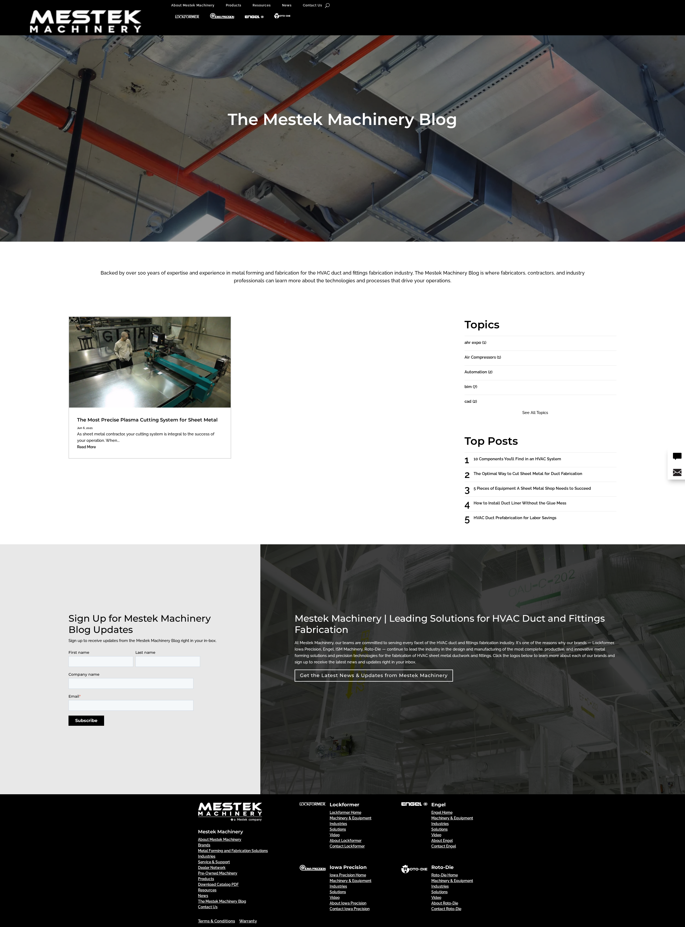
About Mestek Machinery (193, 5)
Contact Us (312, 5)
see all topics (535, 412)
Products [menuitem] (206, 879)
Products (233, 5)
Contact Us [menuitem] (208, 907)
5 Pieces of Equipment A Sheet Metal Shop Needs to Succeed (537, 488)
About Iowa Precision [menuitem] (348, 903)
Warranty (248, 921)
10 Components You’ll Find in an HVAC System (522, 459)
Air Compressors (483, 357)
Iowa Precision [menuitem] (348, 867)
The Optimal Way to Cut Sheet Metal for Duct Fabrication (533, 473)
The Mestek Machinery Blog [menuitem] (222, 901)
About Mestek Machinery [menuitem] (219, 839)
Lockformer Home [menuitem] (345, 812)
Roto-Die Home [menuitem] (444, 875)
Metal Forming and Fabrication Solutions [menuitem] (233, 851)
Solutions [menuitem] (338, 829)
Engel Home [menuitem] (441, 812)
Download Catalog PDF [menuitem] (218, 884)
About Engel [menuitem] (442, 840)
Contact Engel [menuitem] (443, 846)
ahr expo (475, 342)
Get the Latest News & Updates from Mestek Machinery (374, 675)
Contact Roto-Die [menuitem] (446, 909)
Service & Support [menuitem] (214, 862)
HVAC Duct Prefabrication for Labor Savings (520, 517)
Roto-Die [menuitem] (442, 867)
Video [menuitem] (335, 835)
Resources (262, 5)
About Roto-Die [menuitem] (444, 903)
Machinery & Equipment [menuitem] (350, 818)
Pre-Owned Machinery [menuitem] (217, 873)
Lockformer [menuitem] (344, 805)
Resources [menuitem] (207, 890)
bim (471, 386)
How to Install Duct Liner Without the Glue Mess (524, 503)
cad (471, 401)
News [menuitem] (203, 896)
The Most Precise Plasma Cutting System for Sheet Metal (147, 420)
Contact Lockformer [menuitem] (347, 846)
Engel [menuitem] (438, 805)
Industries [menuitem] (206, 856)
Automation (478, 372)
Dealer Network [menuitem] (212, 867)
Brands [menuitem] (204, 845)
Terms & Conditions (216, 921)
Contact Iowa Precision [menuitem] (350, 909)
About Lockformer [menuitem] (345, 840)
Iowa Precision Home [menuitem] (348, 875)
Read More (86, 447)
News (287, 5)
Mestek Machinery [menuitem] (220, 832)
